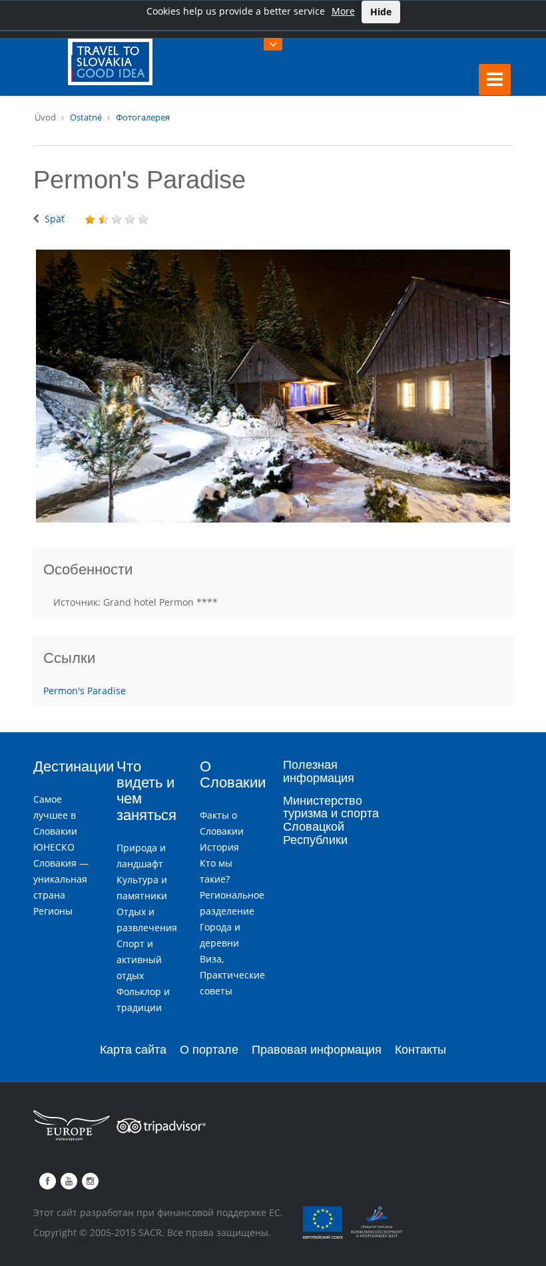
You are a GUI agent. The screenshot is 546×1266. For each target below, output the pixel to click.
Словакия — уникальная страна (61, 879)
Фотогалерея (143, 117)
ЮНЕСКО (54, 847)
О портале (209, 1049)
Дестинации (73, 766)
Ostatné (86, 117)
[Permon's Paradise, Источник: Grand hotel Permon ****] (273, 386)
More (343, 11)
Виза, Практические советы (232, 974)
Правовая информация (317, 1049)
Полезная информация (318, 771)
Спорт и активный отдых (139, 959)
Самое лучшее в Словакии (55, 815)
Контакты (420, 1049)
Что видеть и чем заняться (146, 790)
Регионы (53, 911)
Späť (55, 218)
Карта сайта (133, 1049)
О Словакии (233, 774)
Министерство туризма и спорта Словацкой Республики (331, 820)
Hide (381, 11)
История (219, 847)
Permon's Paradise (84, 690)
